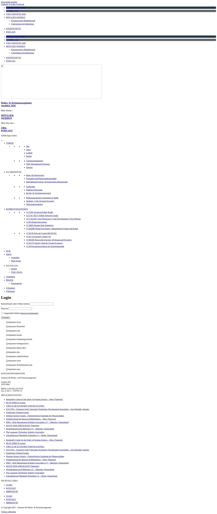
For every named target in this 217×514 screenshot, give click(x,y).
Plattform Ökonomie (34, 190)
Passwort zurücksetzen (29, 313)
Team (28, 150)
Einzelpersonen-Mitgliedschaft (23, 21)
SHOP (8, 254)
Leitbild (29, 153)
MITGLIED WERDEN (15, 17)
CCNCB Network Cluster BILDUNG (41, 233)
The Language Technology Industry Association (25, 432)
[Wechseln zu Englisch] (10, 288)
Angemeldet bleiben (12, 313)
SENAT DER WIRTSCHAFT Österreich (22, 426)
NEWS (14, 269)
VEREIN (10, 143)
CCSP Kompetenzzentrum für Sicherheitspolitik (45, 246)
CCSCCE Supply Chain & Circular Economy (44, 243)
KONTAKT (11, 488)
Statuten (29, 167)
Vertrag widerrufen (8, 512)
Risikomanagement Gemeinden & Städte (42, 198)
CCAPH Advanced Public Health (39, 212)
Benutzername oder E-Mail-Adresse (15, 304)
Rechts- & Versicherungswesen (38, 193)
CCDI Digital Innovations (36, 222)
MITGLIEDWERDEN (7, 117)
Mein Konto (16, 261)
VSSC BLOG (16, 272)
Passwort (4, 308)
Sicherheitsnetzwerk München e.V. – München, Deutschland (30, 429)
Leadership (30, 187)
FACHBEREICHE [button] (13, 172)
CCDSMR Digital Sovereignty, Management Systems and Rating (52, 229)
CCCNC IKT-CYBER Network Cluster (42, 216)
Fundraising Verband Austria (17, 412)
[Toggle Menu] (2, 140)
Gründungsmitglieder (34, 161)
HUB (8, 251)
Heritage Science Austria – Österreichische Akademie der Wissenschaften (35, 416)
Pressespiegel (16, 283)
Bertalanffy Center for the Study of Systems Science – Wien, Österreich (34, 399)
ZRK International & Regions (38, 164)
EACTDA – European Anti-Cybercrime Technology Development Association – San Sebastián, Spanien (47, 409)
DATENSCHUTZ (13, 29)
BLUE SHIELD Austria (15, 403)
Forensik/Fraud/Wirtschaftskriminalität (41, 179)
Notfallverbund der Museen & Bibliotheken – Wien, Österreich (31, 419)
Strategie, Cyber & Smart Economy (40, 201)
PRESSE (9, 280)
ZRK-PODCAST (7, 129)
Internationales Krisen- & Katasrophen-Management (47, 182)
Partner (29, 156)
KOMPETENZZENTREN (17, 209)
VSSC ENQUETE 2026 (16, 14)
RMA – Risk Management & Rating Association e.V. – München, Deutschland (37, 422)
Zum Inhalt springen (9, 2)
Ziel (27, 146)
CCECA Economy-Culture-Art (38, 237)
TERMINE (10, 277)
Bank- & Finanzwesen (35, 175)
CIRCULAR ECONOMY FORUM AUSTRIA (25, 406)
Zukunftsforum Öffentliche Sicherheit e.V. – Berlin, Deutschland (31, 435)
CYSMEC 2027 (12, 11)
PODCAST (10, 32)
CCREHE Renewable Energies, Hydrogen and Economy (49, 240)
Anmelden (15, 258)
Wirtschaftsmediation (34, 204)
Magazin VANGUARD (15, 8)
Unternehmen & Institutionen (22, 24)
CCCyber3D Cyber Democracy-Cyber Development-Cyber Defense (53, 219)
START (9, 485)
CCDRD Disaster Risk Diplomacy (40, 225)
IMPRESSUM (12, 491)
